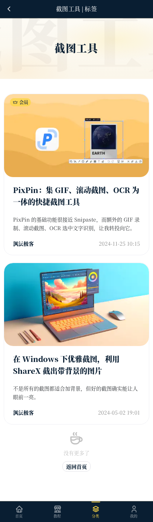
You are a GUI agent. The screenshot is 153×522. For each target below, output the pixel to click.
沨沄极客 (23, 243)
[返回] (9, 9)
